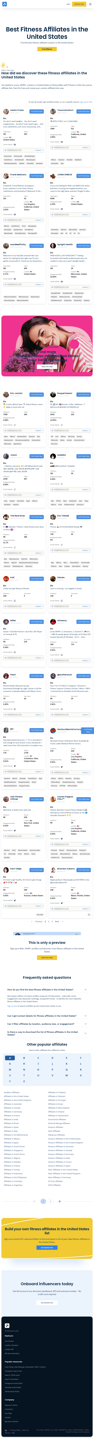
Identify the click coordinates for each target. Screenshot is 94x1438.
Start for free (79, 4)
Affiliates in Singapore (13, 1150)
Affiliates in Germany (13, 1111)
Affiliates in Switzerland (58, 1115)
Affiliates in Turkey (12, 1169)
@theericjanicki (15, 396)
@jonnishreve (61, 177)
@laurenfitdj (61, 802)
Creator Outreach (11, 1345)
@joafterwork (61, 677)
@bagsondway (62, 518)
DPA (13, 1433)
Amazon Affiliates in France (60, 1162)
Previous (38, 921)
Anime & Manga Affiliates (59, 1123)
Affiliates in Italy (11, 1131)
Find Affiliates (47, 49)
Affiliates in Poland (12, 1166)
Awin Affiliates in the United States (63, 1169)
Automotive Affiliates (57, 1119)
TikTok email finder (12, 1391)
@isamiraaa (61, 457)
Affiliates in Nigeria (12, 1158)
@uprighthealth (62, 247)
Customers (9, 1409)
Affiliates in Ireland (56, 1111)
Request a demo (11, 1405)
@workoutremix (62, 732)
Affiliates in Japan (11, 1142)
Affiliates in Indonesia (13, 1173)
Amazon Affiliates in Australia (60, 1146)
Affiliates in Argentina (13, 1185)
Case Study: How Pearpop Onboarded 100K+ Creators (25, 1367)
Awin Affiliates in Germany (59, 1177)
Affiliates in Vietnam (56, 1096)
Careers (8, 1417)
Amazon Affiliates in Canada (60, 1150)
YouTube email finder (13, 1387)
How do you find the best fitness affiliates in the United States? (40, 989)
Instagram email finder (14, 1383)
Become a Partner (11, 1421)
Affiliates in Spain (11, 1127)
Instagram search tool (13, 1371)
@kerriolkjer (14, 871)
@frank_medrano (15, 177)
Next (57, 921)
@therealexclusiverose (17, 518)
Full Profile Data (36, 111)
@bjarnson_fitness (16, 457)
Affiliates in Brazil (11, 1123)
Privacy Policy (15, 1430)
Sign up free (12, 1006)
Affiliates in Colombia (13, 1181)
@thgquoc (60, 580)
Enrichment (9, 1341)
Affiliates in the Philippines (15, 1177)
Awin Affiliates (54, 1131)
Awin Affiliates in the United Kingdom (64, 1173)
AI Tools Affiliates (55, 1181)
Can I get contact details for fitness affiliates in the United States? (41, 1015)
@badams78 (61, 871)
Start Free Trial (47, 367)
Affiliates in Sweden (12, 1162)
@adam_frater (14, 113)
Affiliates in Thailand (57, 1092)
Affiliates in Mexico (12, 1139)
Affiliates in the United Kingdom (17, 1100)
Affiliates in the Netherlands (16, 1135)
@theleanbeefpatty (16, 247)
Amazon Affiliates (55, 1127)
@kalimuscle (14, 580)
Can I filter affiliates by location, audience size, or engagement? (40, 1023)
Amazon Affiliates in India (59, 1158)
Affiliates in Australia (13, 1104)
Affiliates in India (11, 1119)
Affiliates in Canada (12, 1108)
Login (68, 4)
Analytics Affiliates (11, 1092)
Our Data (8, 1413)
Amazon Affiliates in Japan (59, 1166)
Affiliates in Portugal (57, 1100)
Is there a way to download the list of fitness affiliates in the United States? (42, 1033)
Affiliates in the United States (16, 1096)
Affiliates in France (12, 1115)
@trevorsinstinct (62, 113)
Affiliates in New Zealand (58, 1108)
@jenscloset (14, 731)
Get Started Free (47, 1248)
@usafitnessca (14, 802)
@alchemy (60, 623)
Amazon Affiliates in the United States (64, 1139)
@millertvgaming (15, 623)
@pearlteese (14, 677)
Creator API (9, 1349)
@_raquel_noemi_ (63, 396)
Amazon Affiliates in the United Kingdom (65, 1142)
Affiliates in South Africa (14, 1154)
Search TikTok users (12, 1375)
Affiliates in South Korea (14, 1146)
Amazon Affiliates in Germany (61, 1154)
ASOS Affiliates (54, 1185)
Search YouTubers (12, 1379)
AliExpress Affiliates (56, 1135)
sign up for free (86, 102)
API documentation (12, 1353)
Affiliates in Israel (55, 1104)
